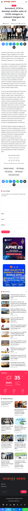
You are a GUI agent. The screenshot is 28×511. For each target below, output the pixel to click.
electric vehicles (9, 168)
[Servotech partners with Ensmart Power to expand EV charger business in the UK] (21, 404)
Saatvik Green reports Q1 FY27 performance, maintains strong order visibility (18, 357)
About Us (3, 484)
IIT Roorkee (19, 171)
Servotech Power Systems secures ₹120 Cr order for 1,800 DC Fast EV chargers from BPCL (20, 445)
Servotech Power (14, 175)
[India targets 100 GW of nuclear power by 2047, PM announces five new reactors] (5, 343)
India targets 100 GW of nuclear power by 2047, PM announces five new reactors (19, 342)
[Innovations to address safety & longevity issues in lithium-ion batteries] (7, 421)
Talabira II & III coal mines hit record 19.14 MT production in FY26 (18, 296)
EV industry (9, 171)
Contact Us (3, 486)
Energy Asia (6, 23)
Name (2, 213)
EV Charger (20, 168)
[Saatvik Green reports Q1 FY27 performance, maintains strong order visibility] (5, 357)
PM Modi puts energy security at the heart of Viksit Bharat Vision (18, 350)
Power (14, 5)
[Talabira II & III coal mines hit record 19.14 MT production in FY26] (5, 297)
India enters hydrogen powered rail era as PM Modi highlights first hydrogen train (19, 326)
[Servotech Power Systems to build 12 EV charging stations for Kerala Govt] (21, 421)
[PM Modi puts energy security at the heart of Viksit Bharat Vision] (5, 350)
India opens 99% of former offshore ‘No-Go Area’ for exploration (17, 319)
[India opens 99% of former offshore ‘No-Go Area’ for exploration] (5, 320)
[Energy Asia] (10, 2)
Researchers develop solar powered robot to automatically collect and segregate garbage (19, 303)
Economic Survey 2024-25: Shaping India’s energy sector (7, 403)
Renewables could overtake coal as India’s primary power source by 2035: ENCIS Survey (18, 364)
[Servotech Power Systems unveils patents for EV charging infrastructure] (7, 456)
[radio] (9, 160)
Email (3, 219)
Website (3, 224)
